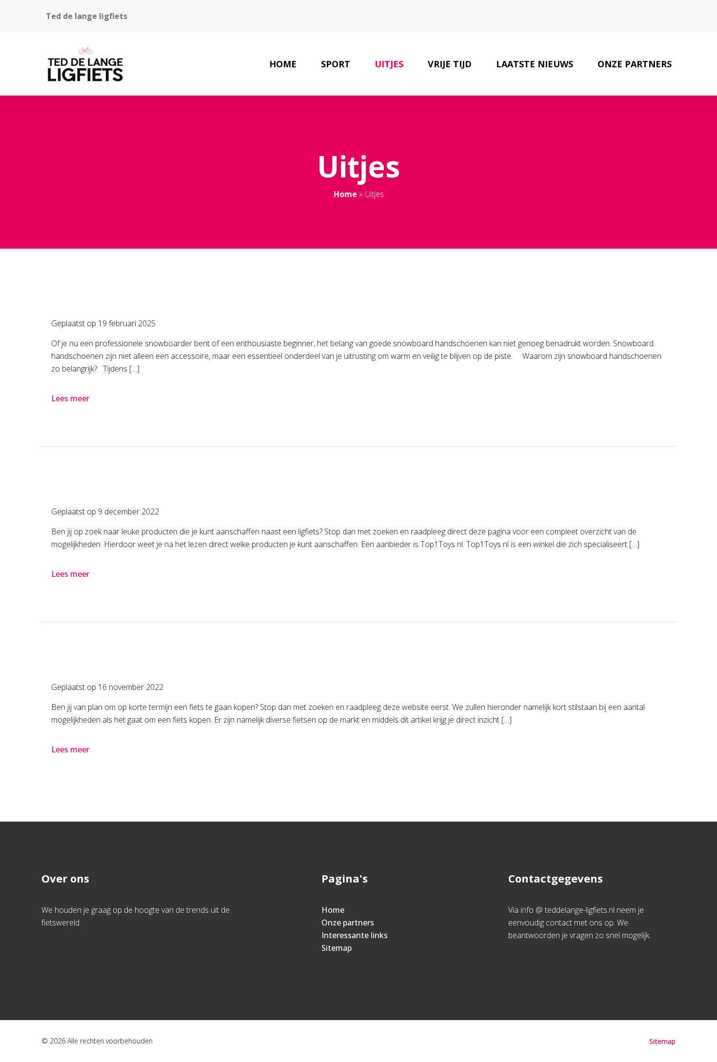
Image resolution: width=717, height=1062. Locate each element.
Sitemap (336, 948)
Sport (335, 64)
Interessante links (354, 935)
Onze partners (635, 64)
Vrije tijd (450, 64)
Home (283, 64)
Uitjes (389, 64)
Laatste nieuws (534, 64)
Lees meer (70, 398)
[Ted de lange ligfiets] (85, 63)
